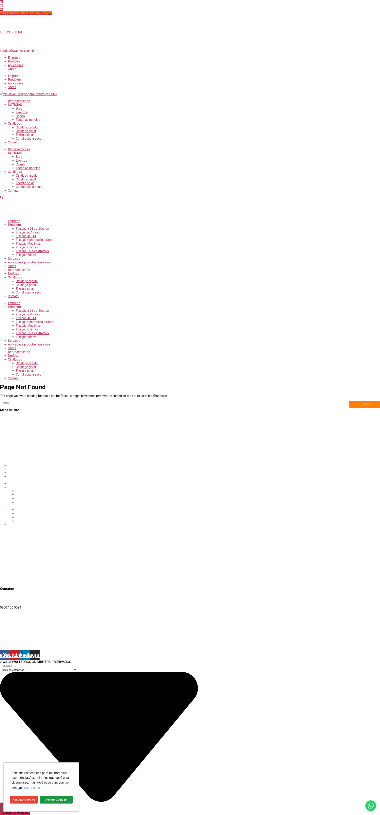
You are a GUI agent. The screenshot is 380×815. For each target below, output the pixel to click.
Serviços (14, 258)
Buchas (5, 447)
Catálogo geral (26, 131)
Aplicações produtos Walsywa (29, 262)
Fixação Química (27, 247)
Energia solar (25, 135)
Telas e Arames (11, 436)
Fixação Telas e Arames (32, 251)
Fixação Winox (26, 255)
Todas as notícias (28, 120)
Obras (12, 69)
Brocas (5, 454)
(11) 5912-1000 (11, 32)
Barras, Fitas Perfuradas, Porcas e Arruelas (30, 451)
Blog (19, 108)
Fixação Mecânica (28, 243)
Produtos (14, 61)
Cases (20, 116)
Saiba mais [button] (32, 787)
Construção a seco (29, 138)
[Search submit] (3, 805)
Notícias (13, 273)
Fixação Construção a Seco (34, 240)
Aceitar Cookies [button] (56, 799)
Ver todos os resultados (15, 812)
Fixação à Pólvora (28, 232)
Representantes (19, 101)
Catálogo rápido (27, 127)
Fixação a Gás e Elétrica (32, 228)
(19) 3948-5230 (11, 629)
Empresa (14, 58)
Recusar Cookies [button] (23, 799)
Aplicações (15, 65)
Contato (13, 142)
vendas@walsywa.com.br (17, 51)
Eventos (21, 112)
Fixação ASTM (26, 236)
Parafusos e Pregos (14, 458)
